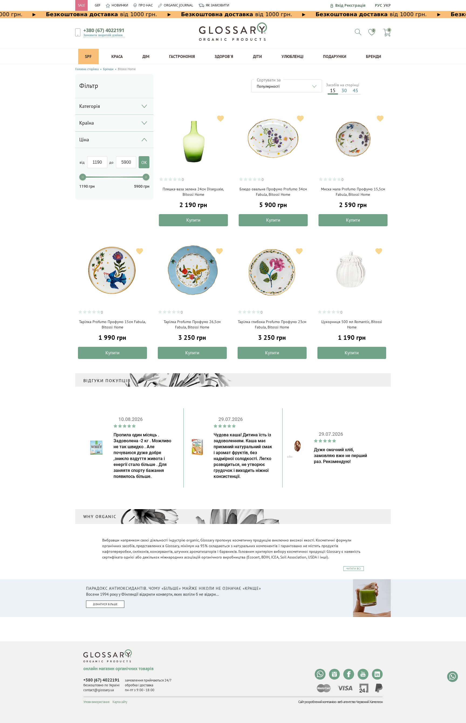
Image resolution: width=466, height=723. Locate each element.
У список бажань (220, 118)
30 (344, 90)
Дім (145, 56)
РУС (378, 5)
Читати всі (353, 568)
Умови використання (96, 702)
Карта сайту (119, 702)
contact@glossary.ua (98, 690)
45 (355, 90)
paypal (379, 688)
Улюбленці (292, 56)
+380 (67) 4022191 (103, 30)
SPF (88, 56)
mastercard (324, 688)
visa (344, 688)
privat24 (363, 688)
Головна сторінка (87, 69)
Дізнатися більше (105, 604)
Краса (117, 56)
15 (332, 90)
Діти (257, 56)
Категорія (89, 106)
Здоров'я (224, 56)
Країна (86, 123)
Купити (193, 220)
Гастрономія (182, 56)
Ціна (84, 139)
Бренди (373, 56)
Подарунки (334, 56)
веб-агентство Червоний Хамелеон (360, 702)
